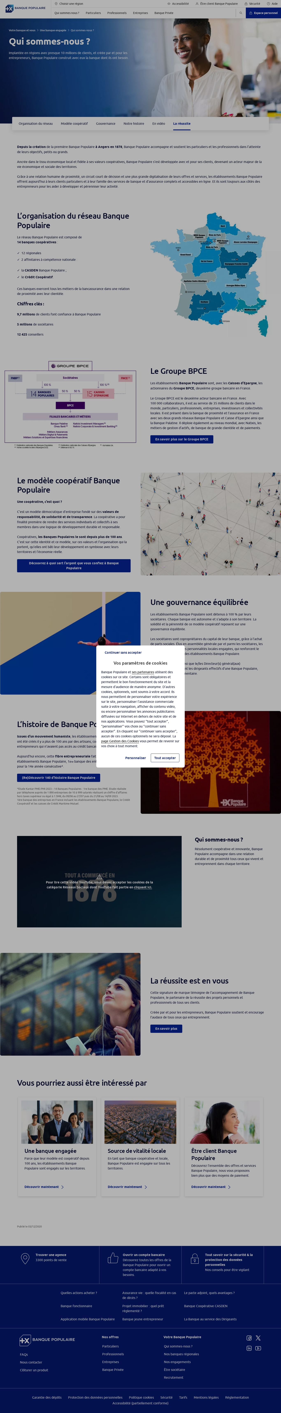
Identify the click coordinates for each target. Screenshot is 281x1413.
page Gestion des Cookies (120, 741)
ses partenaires (143, 672)
